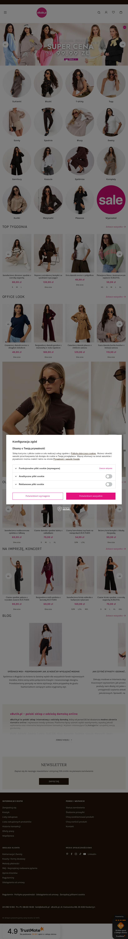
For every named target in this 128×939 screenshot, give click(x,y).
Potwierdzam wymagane (38, 496)
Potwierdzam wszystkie (90, 496)
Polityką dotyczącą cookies (83, 453)
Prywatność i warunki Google (66, 459)
